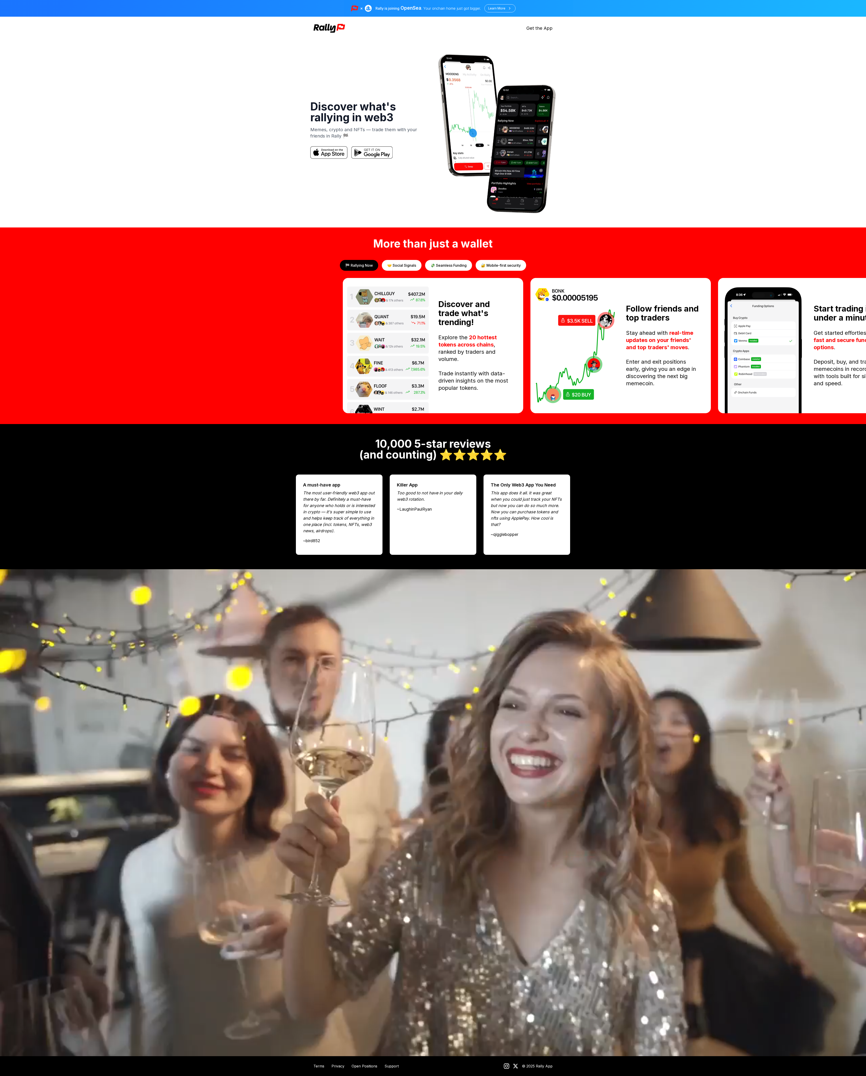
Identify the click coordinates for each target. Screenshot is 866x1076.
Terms (318, 1066)
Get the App (539, 28)
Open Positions (364, 1066)
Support (392, 1066)
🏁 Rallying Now (359, 265)
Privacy (338, 1066)
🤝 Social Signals (401, 265)
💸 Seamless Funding (449, 265)
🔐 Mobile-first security (501, 265)
